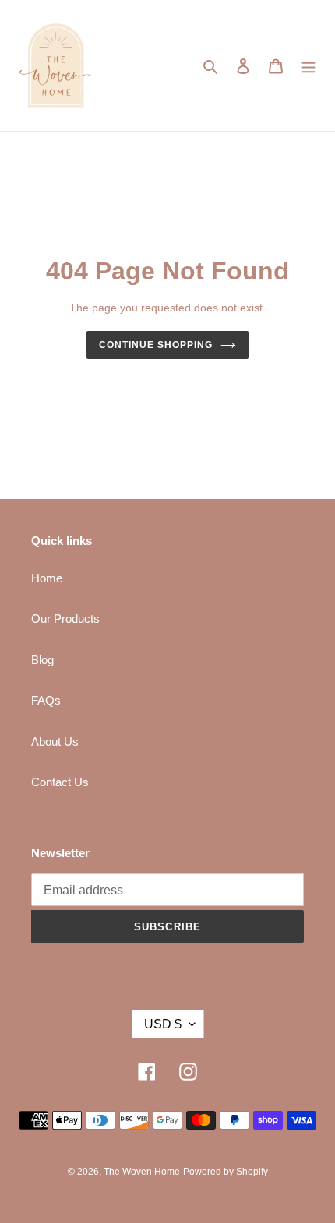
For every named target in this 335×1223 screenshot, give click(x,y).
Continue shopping (156, 344)
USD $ (163, 1024)
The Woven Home (142, 1171)
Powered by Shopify (225, 1171)
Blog (42, 659)
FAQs (46, 700)
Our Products (65, 618)
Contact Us (60, 782)
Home (46, 578)
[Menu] (308, 66)
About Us (55, 741)
